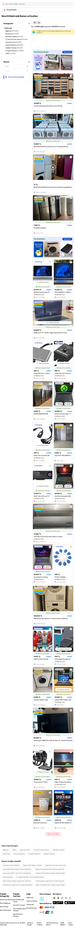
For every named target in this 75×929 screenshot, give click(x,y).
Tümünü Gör (67, 52)
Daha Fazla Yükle (53, 834)
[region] (53, 62)
